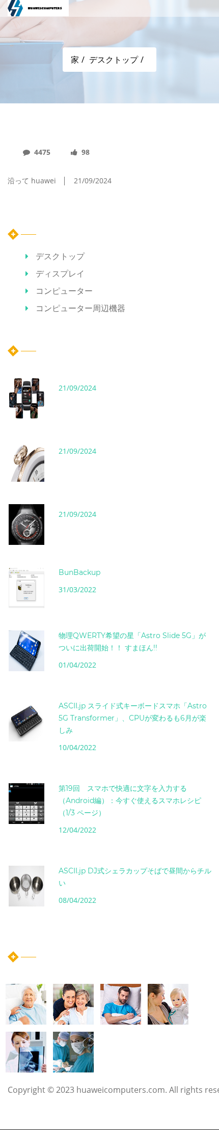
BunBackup (79, 572)
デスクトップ (113, 59)
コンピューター (64, 290)
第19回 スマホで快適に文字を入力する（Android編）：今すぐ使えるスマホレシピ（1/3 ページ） (130, 800)
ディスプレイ (60, 273)
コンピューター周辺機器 (80, 308)
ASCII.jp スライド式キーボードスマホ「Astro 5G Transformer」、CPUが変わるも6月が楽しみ (133, 718)
